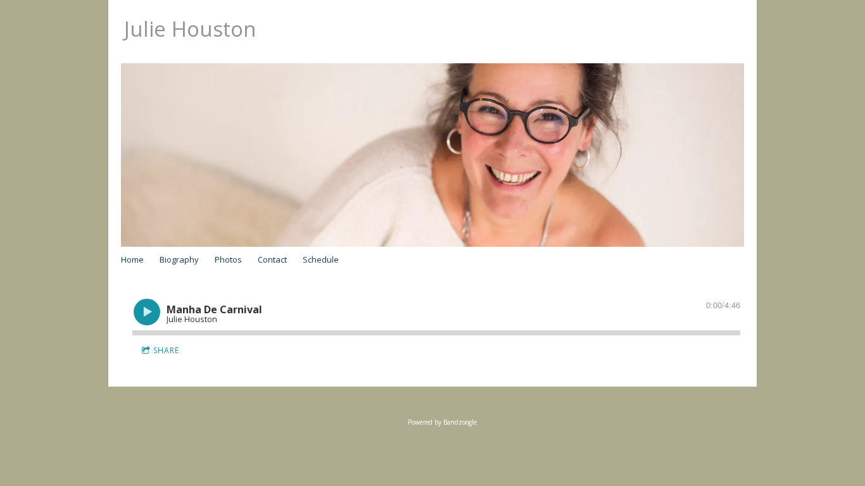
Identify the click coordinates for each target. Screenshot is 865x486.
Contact (272, 259)
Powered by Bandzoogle (442, 422)
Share (166, 350)
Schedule (321, 259)
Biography (179, 259)
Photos (228, 259)
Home (132, 259)
